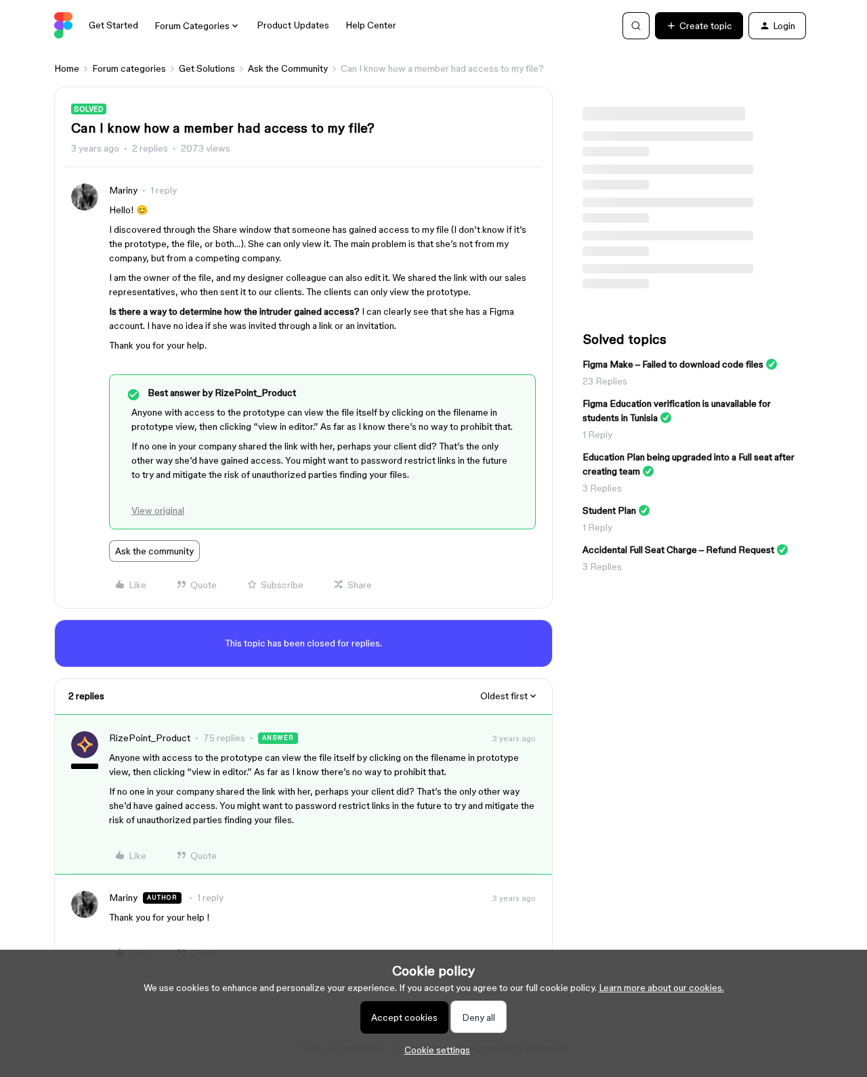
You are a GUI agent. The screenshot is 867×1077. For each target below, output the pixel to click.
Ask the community (154, 551)
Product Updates (293, 25)
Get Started (113, 25)
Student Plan (609, 510)
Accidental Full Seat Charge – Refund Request (678, 549)
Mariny (123, 190)
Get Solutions (207, 68)
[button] (699, 25)
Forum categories (129, 68)
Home (66, 68)
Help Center (370, 25)
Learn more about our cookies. (661, 987)
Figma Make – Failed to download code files (673, 364)
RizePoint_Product (149, 737)
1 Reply (597, 434)
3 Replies (602, 488)
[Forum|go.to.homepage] (63, 25)
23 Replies (605, 381)
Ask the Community (288, 68)
